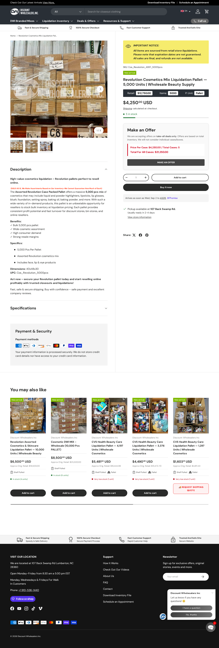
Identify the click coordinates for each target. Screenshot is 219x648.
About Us (108, 576)
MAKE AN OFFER (166, 162)
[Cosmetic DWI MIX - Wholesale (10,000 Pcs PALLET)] (69, 415)
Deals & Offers (86, 21)
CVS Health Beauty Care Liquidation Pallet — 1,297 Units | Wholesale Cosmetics (188, 447)
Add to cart (180, 177)
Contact (108, 589)
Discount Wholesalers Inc (29, 636)
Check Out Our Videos (116, 569)
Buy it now (166, 187)
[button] (185, 11)
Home (13, 36)
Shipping (127, 108)
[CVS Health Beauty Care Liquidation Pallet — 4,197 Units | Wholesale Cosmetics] (109, 415)
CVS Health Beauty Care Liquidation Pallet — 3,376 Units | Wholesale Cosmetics (148, 447)
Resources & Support (117, 21)
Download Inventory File (161, 2)
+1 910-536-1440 (29, 590)
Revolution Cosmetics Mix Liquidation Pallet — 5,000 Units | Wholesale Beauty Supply (38, 36)
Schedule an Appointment (194, 2)
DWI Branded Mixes (22, 21)
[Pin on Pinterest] (147, 235)
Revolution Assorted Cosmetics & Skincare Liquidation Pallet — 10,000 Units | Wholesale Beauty (27, 447)
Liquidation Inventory (55, 21)
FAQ (105, 582)
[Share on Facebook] (140, 235)
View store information (139, 217)
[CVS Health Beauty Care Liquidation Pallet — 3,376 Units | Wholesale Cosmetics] (150, 415)
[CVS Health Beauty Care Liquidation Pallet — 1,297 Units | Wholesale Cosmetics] (191, 415)
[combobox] (109, 11)
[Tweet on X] (134, 235)
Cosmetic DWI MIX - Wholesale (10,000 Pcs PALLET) (65, 445)
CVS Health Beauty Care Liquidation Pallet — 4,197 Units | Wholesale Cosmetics (107, 447)
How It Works (110, 563)
